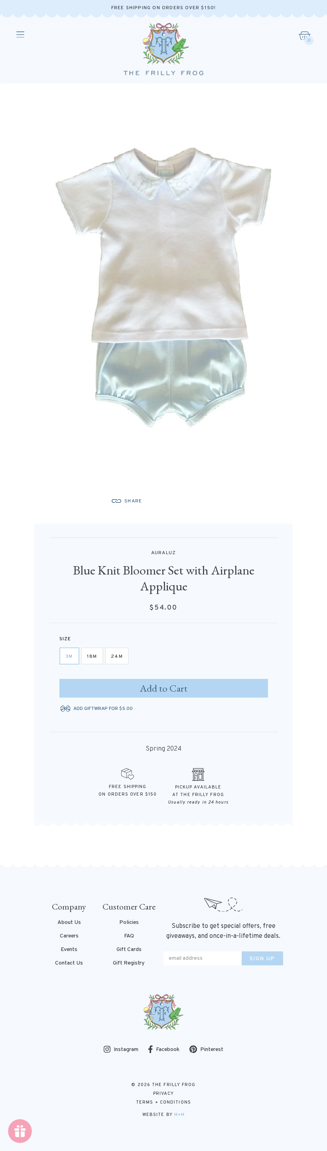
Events (69, 950)
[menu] (19, 34)
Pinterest (211, 1049)
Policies (129, 923)
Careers (69, 936)
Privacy (163, 1093)
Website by (163, 1115)
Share (133, 501)
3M (69, 656)
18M (92, 656)
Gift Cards (129, 950)
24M (117, 656)
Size (65, 639)
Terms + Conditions (163, 1102)
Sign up (262, 958)
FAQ (129, 936)
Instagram (126, 1050)
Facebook (167, 1049)
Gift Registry (129, 963)
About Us (69, 923)
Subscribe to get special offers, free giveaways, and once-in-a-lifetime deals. (223, 931)
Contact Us (69, 963)
